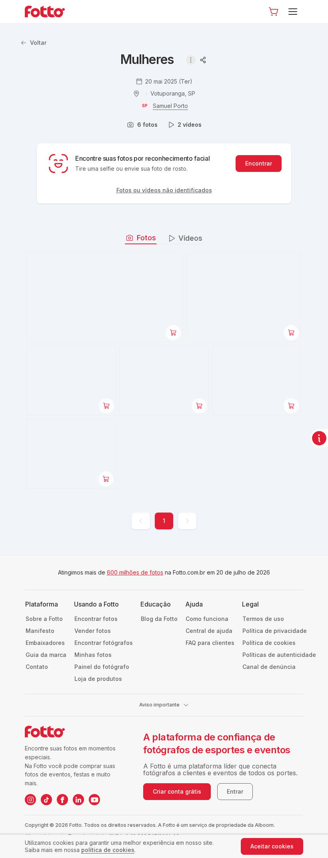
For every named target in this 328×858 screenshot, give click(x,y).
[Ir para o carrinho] (273, 11)
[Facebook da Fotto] (62, 799)
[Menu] (294, 12)
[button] (273, 11)
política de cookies (107, 849)
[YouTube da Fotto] (94, 799)
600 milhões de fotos (135, 572)
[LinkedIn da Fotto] (78, 799)
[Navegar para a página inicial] (51, 12)
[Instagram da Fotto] (30, 799)
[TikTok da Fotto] (46, 799)
